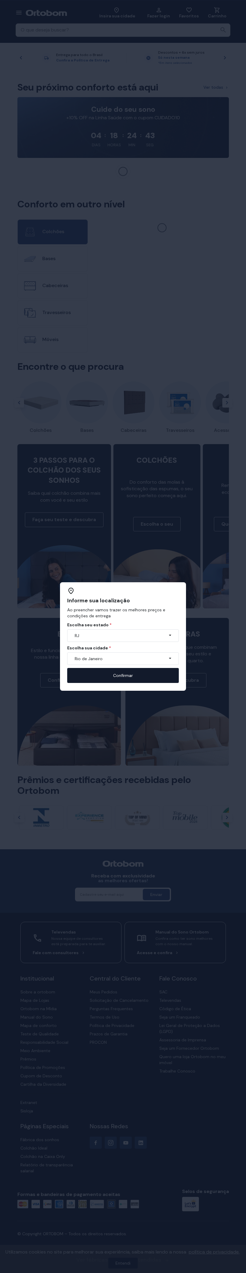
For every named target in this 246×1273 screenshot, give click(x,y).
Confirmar (123, 675)
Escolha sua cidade (89, 648)
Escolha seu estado (89, 625)
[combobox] (123, 635)
